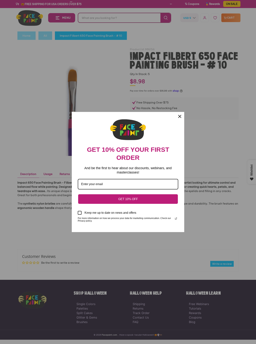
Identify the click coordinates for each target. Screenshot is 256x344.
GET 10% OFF (128, 199)
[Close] (179, 116)
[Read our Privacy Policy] (176, 218)
